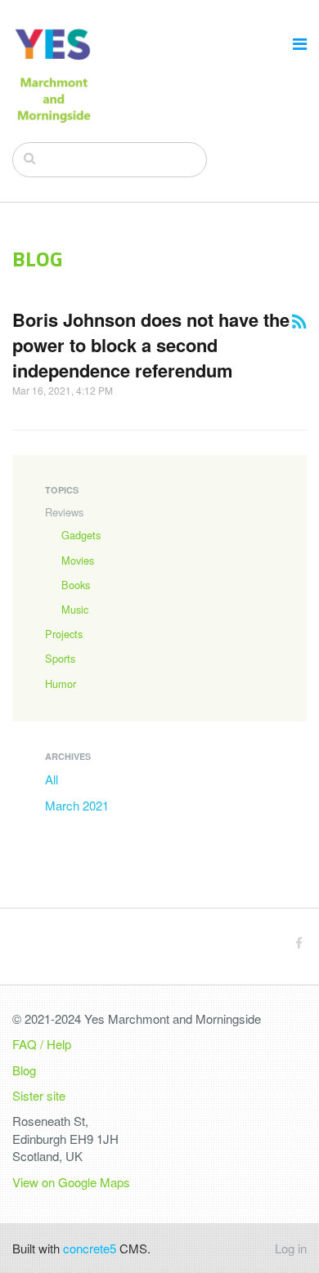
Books (75, 584)
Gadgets (81, 535)
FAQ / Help (41, 1043)
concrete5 (89, 1248)
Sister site (38, 1095)
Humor (60, 683)
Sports (60, 658)
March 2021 (77, 805)
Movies (77, 560)
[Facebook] (299, 942)
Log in (291, 1248)
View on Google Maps (71, 1181)
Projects (64, 633)
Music (74, 609)
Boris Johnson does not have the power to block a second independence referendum (151, 345)
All (51, 779)
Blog (24, 1070)
